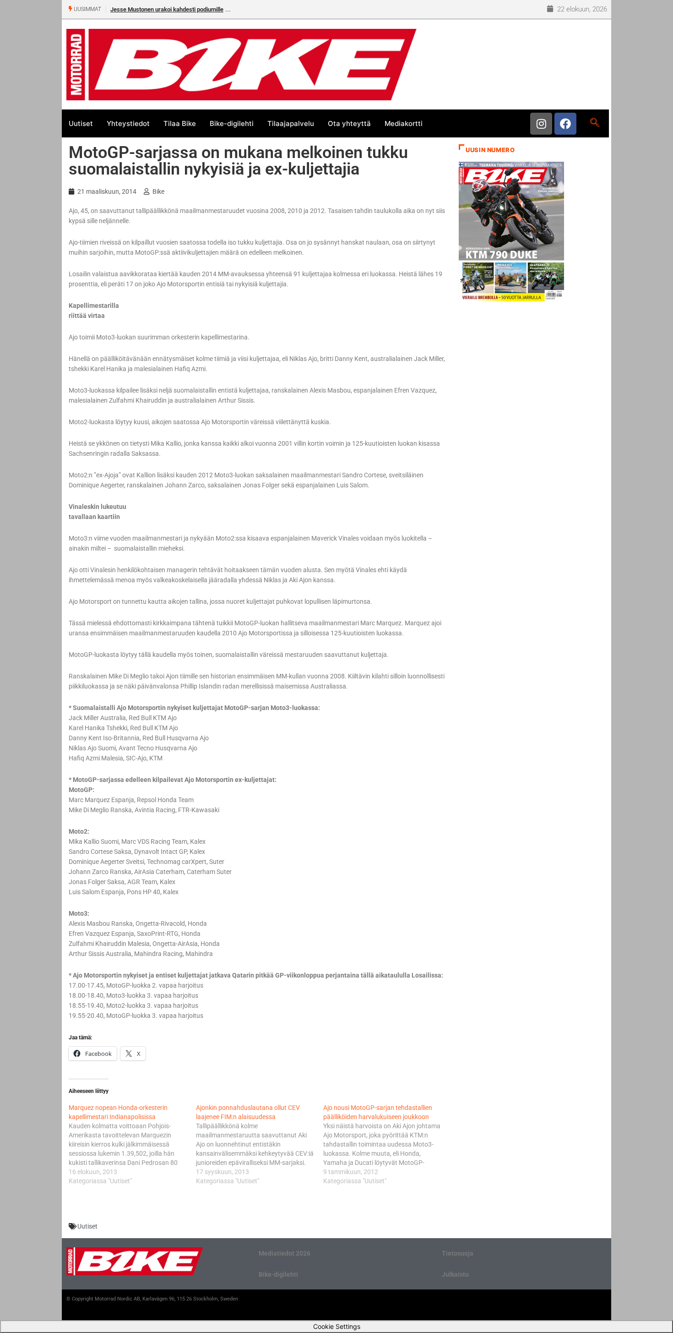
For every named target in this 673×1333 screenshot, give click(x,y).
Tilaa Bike (179, 123)
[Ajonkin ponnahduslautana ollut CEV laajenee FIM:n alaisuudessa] (259, 1144)
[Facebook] (565, 124)
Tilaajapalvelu (290, 123)
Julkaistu (455, 1274)
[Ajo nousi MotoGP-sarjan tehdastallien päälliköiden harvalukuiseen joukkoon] (386, 1144)
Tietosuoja (457, 1253)
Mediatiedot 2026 (284, 1253)
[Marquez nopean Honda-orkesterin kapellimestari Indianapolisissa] (132, 1144)
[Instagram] (541, 124)
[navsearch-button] (594, 123)
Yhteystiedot (128, 123)
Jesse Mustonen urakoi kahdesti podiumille (166, 9)
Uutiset (81, 123)
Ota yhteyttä (349, 123)
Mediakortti (404, 123)
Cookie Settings (336, 1326)
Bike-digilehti (232, 123)
